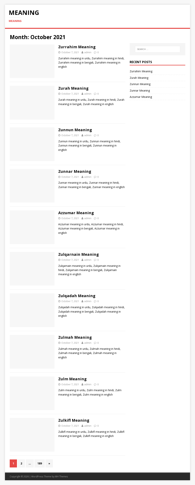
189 (39, 463)
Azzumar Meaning (76, 212)
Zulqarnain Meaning (78, 254)
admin (87, 52)
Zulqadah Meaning (76, 295)
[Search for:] (158, 49)
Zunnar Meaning (74, 171)
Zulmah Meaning (75, 337)
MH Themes (61, 476)
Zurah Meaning (73, 88)
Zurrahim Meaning (77, 46)
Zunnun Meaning (75, 129)
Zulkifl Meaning (73, 420)
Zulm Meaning (72, 378)
